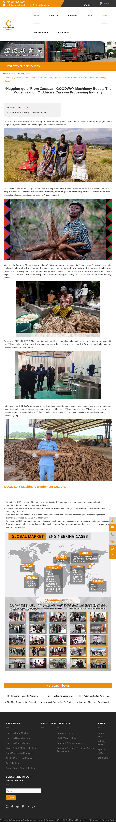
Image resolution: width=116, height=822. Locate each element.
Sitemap (93, 820)
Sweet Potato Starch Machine (21, 768)
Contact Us (63, 32)
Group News (101, 735)
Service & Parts (41, 32)
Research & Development (69, 743)
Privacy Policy (109, 820)
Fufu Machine (13, 763)
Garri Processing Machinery (20, 753)
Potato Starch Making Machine (21, 748)
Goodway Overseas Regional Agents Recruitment (75, 750)
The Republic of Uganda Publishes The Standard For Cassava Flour (23, 696)
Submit (11, 798)
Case (89, 15)
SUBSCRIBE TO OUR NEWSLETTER (18, 778)
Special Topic (101, 751)
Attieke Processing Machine (20, 758)
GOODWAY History (66, 738)
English (107, 3)
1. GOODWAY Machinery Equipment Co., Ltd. (27, 112)
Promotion (49, 723)
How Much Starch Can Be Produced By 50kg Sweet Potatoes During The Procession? (59, 702)
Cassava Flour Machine (18, 733)
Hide (26, 107)
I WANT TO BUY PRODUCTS (23, 66)
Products (72, 15)
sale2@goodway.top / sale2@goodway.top (26, 5)
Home (36, 15)
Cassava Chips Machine (18, 743)
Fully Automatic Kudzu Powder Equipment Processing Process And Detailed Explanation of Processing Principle (95, 696)
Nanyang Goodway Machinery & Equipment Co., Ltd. (39, 820)
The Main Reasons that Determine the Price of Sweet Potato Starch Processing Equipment (23, 702)
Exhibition (103, 758)
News (104, 15)
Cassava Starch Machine (18, 738)
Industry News (24, 73)
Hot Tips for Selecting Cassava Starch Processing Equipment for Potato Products (59, 696)
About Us (53, 15)
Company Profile (65, 733)
